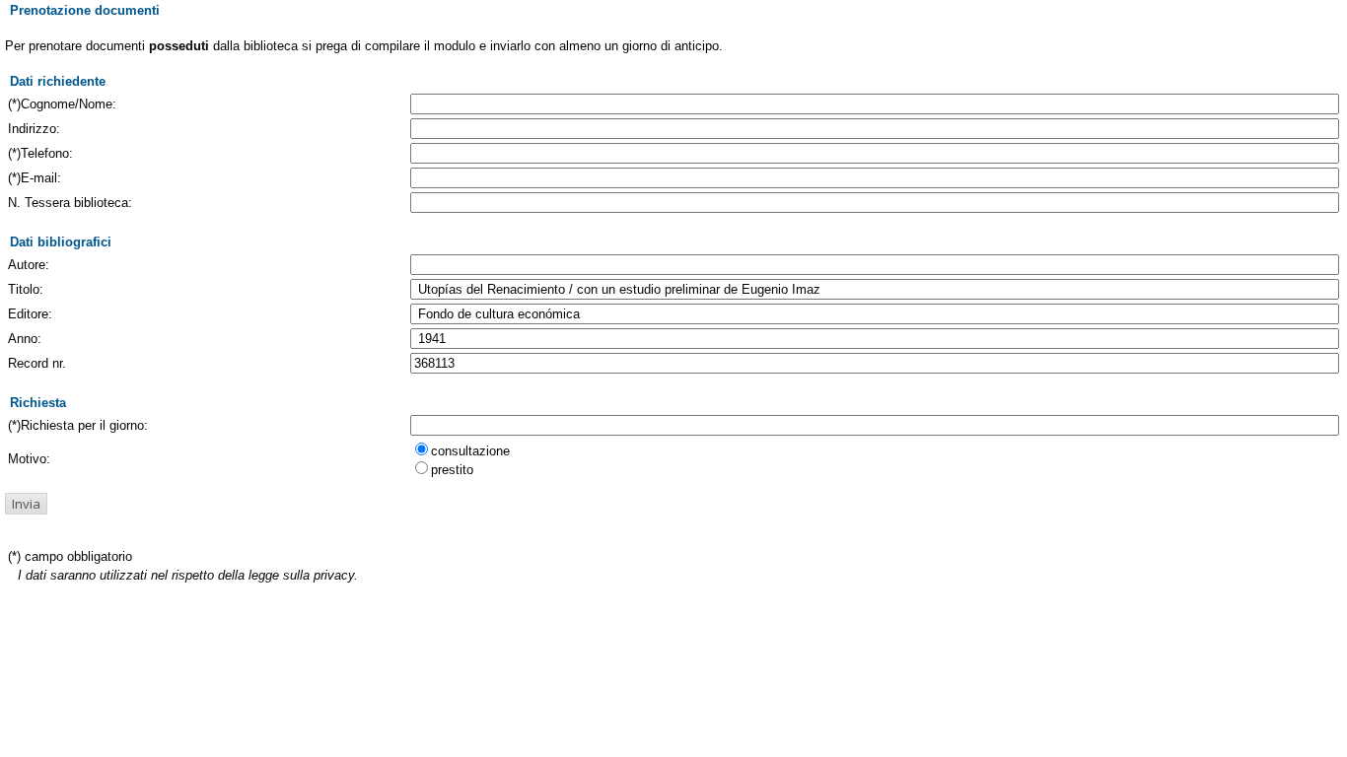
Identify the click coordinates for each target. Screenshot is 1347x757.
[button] (26, 504)
